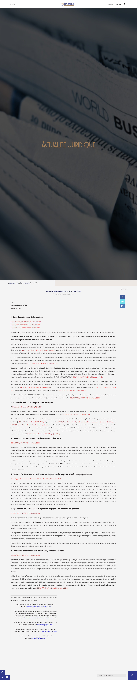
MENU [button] (13, 4)
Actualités (26, 283)
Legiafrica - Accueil (14, 283)
